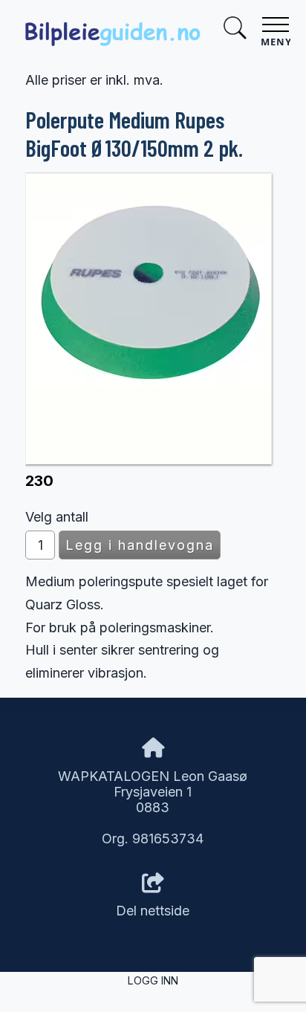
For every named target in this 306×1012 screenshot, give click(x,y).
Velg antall (56, 517)
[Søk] (235, 30)
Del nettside (152, 910)
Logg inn (153, 980)
